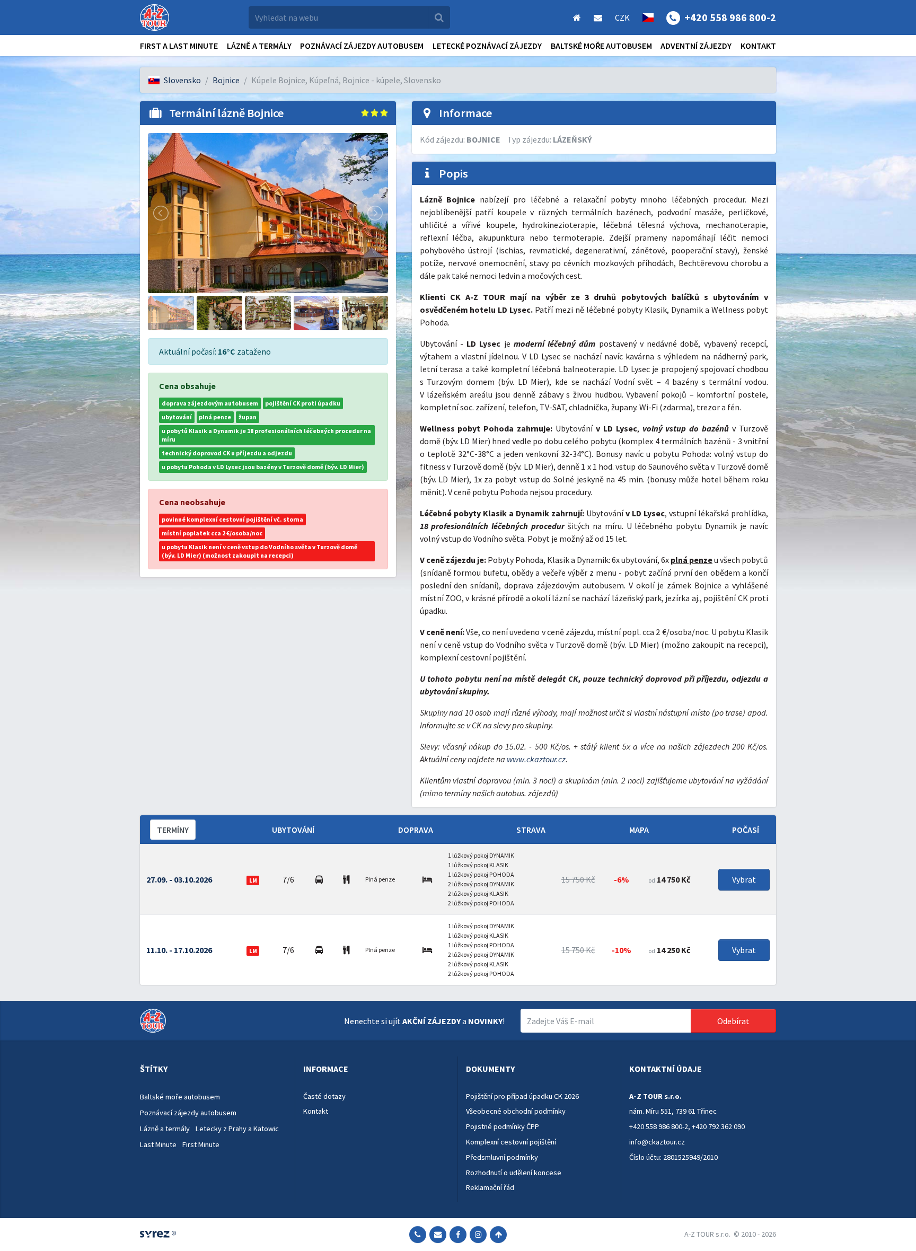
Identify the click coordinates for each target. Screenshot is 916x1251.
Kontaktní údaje (665, 1068)
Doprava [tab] (415, 829)
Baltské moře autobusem (601, 45)
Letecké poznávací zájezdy (487, 45)
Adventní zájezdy (696, 45)
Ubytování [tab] (293, 829)
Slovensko (182, 80)
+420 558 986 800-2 (658, 1126)
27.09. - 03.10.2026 (179, 879)
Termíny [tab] (173, 829)
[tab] (213, 1069)
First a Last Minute (179, 45)
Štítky (154, 1068)
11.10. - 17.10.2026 (179, 950)
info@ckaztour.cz (657, 1142)
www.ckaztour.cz (536, 759)
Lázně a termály (259, 45)
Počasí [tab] (745, 829)
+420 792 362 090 (718, 1126)
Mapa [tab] (639, 829)
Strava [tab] (530, 829)
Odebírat (733, 1021)
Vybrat (744, 879)
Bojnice (226, 80)
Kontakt (758, 45)
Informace (325, 1068)
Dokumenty (490, 1068)
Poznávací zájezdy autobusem (362, 45)
